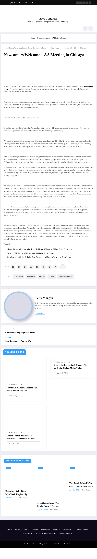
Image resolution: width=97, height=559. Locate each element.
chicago (30, 48)
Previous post (9, 329)
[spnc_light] (90, 28)
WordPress (46, 544)
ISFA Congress (48, 18)
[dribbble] (83, 3)
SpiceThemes (70, 544)
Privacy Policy (45, 529)
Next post (8, 337)
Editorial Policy (27, 533)
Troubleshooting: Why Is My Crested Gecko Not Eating (45, 505)
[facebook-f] (77, 3)
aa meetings (17, 48)
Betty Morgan (55, 48)
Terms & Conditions (82, 529)
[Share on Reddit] (43, 267)
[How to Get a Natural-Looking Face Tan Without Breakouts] (25, 371)
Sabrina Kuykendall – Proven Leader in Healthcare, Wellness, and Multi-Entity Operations (39, 249)
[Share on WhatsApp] (31, 267)
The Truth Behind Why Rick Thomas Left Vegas (78, 485)
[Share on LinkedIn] (25, 267)
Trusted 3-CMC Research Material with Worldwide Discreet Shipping (31, 253)
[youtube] (90, 3)
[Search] (85, 28)
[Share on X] (19, 267)
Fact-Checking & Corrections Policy (45, 533)
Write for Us (56, 529)
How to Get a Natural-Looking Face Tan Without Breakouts (22, 389)
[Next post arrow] (91, 340)
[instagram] (87, 3)
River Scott (13, 385)
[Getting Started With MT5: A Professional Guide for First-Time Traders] (25, 419)
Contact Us (9, 529)
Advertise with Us (68, 529)
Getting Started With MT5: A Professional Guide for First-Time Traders (21, 437)
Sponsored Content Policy (66, 533)
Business (24, 48)
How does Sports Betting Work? (19, 341)
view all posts (40, 313)
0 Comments (83, 48)
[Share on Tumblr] (49, 267)
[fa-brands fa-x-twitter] (80, 3)
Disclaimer (35, 529)
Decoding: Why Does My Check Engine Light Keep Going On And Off (15, 493)
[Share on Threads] (55, 267)
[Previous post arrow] (91, 331)
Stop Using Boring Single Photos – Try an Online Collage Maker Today (70, 366)
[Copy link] (62, 267)
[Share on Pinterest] (37, 267)
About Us (26, 529)
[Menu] (5, 28)
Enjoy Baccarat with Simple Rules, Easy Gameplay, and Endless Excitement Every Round (39, 257)
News (6, 468)
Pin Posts (17, 529)
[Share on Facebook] (13, 267)
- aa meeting (9, 48)
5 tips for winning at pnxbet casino (20, 333)
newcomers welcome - (40, 48)
